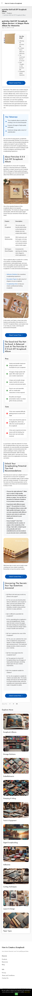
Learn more (27, 992)
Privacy (4, 973)
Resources (5, 962)
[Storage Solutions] (16, 743)
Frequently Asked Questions (22, 73)
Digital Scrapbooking (10, 842)
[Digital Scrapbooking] (16, 832)
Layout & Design (9, 909)
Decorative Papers (12, 279)
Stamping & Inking (9, 798)
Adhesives (6, 865)
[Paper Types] (16, 920)
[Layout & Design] (16, 898)
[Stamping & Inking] (16, 788)
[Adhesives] (16, 854)
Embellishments (8, 776)
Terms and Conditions (8, 975)
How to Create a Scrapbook (13, 947)
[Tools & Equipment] (16, 810)
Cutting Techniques (10, 887)
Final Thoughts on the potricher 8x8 (21, 66)
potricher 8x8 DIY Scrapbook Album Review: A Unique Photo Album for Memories (15, 23)
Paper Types (7, 931)
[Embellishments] (16, 766)
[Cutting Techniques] (16, 876)
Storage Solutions (9, 754)
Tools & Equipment (9, 820)
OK (16, 994)
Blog (3, 964)
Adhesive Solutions (12, 274)
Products (9, 13)
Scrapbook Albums (9, 732)
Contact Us (5, 978)
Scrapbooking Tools (12, 284)
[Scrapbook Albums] (16, 721)
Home (3, 13)
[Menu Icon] (2, 3)
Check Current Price (15, 83)
